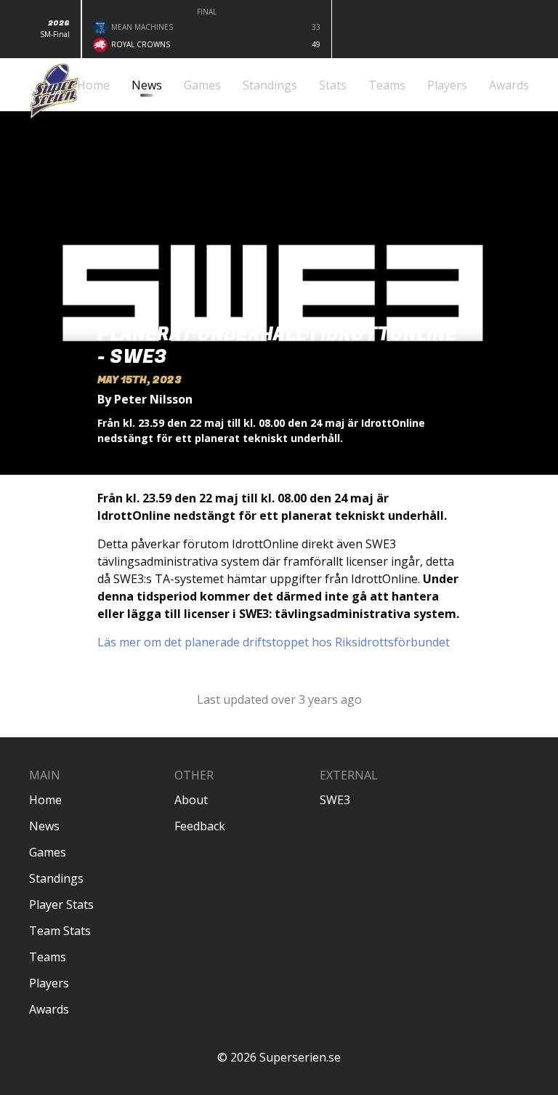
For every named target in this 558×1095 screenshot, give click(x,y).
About (191, 800)
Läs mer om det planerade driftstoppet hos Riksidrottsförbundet (273, 642)
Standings (56, 878)
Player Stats (61, 904)
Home (45, 800)
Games (47, 852)
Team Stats (60, 931)
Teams (47, 957)
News (44, 826)
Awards (49, 1009)
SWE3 (335, 800)
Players (49, 983)
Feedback (199, 826)
